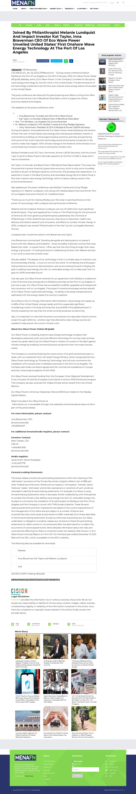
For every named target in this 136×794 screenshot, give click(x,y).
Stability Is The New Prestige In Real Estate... (115, 80)
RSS (110, 776)
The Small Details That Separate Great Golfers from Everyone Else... (110, 152)
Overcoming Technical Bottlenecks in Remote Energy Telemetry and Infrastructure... (110, 146)
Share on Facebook (42, 61)
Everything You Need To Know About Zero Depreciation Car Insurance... (56, 735)
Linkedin (112, 773)
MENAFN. (27, 790)
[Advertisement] (69, 16)
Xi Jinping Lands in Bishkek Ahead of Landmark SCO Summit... (54, 663)
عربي (112, 2)
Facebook (112, 761)
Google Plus (113, 767)
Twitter (111, 764)
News (23, 9)
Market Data (55, 9)
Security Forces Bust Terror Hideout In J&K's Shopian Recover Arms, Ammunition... (83, 735)
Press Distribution (38, 9)
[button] (117, 2)
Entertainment (100, 25)
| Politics (66, 25)
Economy (78, 25)
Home (15, 9)
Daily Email (113, 770)
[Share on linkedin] (71, 61)
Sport (115, 25)
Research (69, 9)
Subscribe (77, 775)
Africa (57, 25)
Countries (81, 9)
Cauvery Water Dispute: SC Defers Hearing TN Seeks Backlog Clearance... (26, 735)
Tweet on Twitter (56, 61)
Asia (47, 25)
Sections (94, 9)
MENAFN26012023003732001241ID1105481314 (35, 579)
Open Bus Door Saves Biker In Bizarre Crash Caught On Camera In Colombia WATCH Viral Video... (56, 699)
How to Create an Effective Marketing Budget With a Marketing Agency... (110, 163)
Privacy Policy (48, 764)
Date (15, 60)
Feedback (46, 779)
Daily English (78, 761)
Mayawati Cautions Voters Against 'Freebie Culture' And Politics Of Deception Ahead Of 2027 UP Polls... (28, 664)
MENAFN (16, 70)
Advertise (46, 770)
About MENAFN (49, 773)
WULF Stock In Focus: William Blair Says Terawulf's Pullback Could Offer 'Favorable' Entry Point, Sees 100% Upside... (27, 699)
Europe (29, 25)
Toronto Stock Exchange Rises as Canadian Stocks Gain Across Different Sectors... (112, 157)
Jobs (45, 776)
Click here (29, 776)
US (17, 25)
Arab (39, 25)
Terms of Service (49, 761)
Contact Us (47, 767)
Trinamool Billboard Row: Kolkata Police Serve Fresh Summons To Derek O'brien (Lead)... (83, 664)
